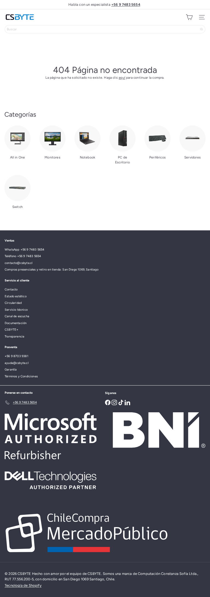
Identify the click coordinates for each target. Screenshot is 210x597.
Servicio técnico (16, 309)
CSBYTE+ (11, 329)
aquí (122, 78)
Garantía (11, 369)
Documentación (16, 323)
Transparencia (14, 336)
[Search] (201, 29)
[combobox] (105, 29)
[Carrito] (189, 17)
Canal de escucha (17, 316)
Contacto (11, 289)
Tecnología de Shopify (23, 585)
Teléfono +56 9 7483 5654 (23, 256)
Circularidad (13, 303)
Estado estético (16, 296)
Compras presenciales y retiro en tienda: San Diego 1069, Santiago (51, 269)
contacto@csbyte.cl (18, 263)
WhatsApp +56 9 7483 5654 (24, 249)
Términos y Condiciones (21, 376)
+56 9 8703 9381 (16, 356)
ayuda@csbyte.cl (16, 363)
